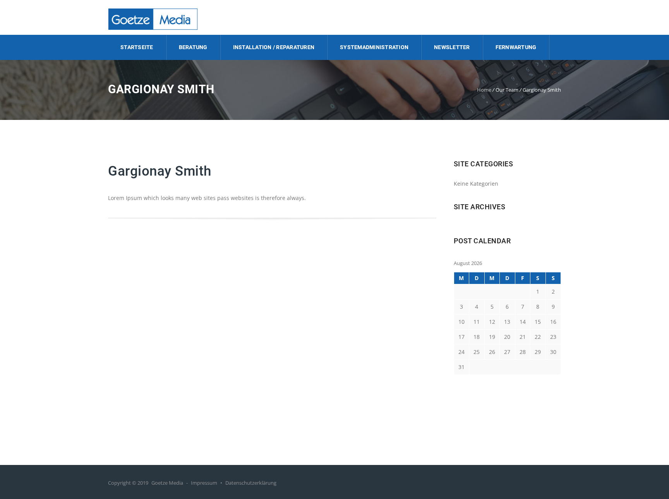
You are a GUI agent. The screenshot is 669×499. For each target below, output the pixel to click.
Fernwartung (516, 47)
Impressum (204, 482)
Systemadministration (374, 47)
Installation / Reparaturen (274, 47)
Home (484, 89)
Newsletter (452, 47)
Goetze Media (167, 482)
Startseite (136, 47)
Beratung (193, 47)
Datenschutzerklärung (250, 482)
